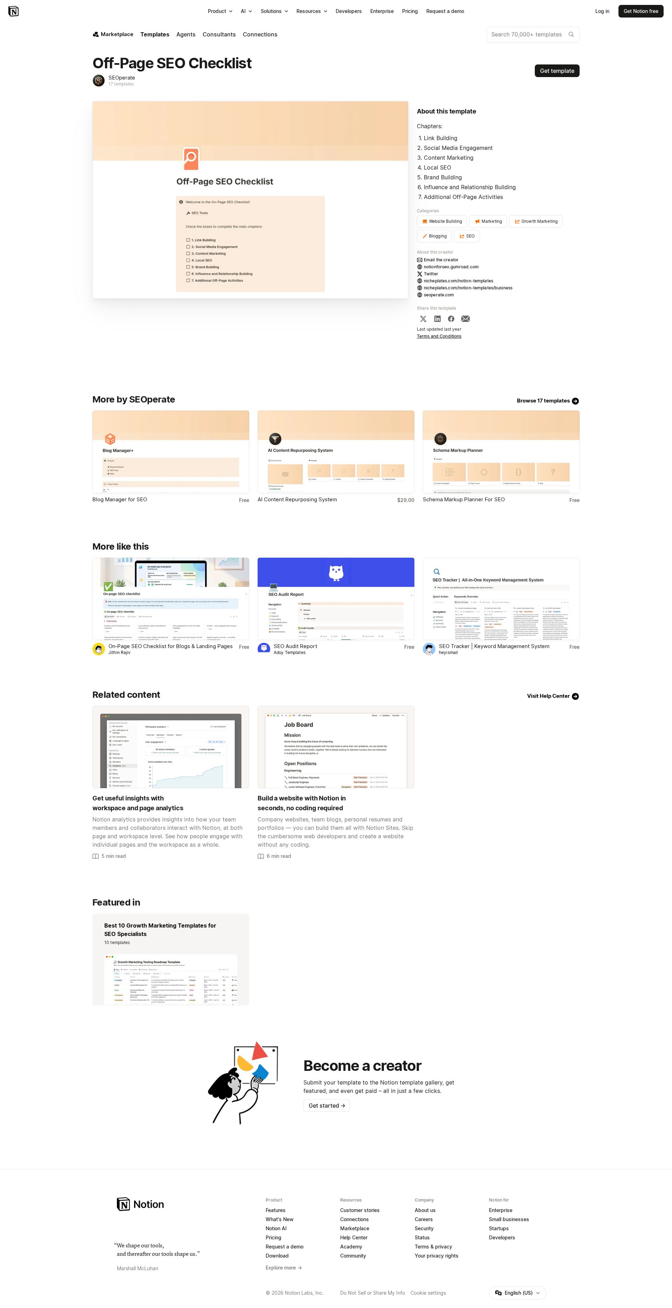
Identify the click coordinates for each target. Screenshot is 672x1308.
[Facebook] (451, 318)
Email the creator (441, 259)
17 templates (121, 84)
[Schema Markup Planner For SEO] (501, 452)
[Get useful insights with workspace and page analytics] (170, 747)
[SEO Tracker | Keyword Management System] (501, 599)
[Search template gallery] (571, 34)
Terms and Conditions (439, 336)
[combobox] (533, 34)
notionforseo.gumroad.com (451, 266)
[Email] (465, 318)
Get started (327, 1105)
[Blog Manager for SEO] (170, 452)
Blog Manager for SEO (119, 499)
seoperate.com (439, 294)
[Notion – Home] (14, 11)
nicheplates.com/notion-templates (458, 280)
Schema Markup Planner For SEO (464, 499)
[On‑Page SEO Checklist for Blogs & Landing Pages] (170, 599)
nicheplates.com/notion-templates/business (468, 287)
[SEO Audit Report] (336, 599)
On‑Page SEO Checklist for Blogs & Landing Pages (170, 646)
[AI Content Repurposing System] (336, 452)
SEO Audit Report (295, 646)
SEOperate (121, 77)
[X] (423, 318)
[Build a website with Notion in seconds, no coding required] (336, 747)
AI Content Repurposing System (297, 499)
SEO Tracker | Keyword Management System (494, 646)
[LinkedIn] (437, 318)
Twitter (431, 273)
